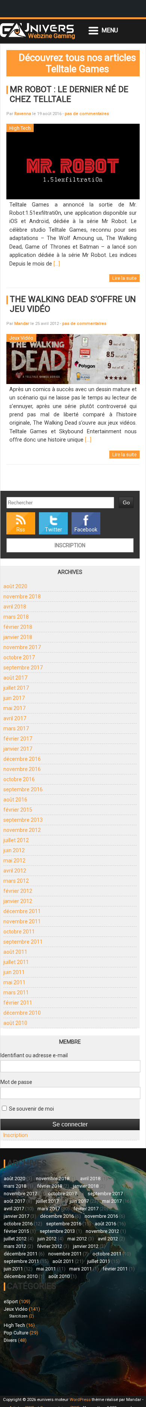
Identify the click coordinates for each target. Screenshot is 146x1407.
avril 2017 (14, 718)
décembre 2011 (22, 911)
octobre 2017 (19, 657)
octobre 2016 (19, 779)
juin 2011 (14, 972)
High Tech (14, 1325)
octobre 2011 (19, 932)
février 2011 (17, 1003)
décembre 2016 (22, 759)
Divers (10, 1340)
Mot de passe (16, 1082)
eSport (11, 1301)
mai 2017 (14, 708)
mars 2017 (16, 729)
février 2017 (17, 739)
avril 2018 (14, 607)
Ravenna (22, 113)
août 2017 (15, 678)
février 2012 (17, 891)
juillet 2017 (16, 688)
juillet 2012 (16, 840)
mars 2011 (16, 993)
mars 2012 (16, 881)
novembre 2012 (22, 830)
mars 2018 (16, 617)
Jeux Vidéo (16, 1309)
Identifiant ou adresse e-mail (34, 1055)
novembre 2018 (22, 596)
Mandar (21, 323)
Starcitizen (18, 1316)
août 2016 (15, 800)
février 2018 (17, 627)
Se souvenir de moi (31, 1109)
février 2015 (17, 810)
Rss (20, 530)
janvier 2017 (17, 749)
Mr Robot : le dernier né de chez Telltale (69, 94)
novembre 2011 (22, 921)
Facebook (85, 530)
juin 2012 (14, 850)
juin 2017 (14, 698)
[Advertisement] (38, 1368)
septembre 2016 (23, 789)
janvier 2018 (17, 637)
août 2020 (15, 586)
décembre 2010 (22, 1013)
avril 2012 (14, 871)
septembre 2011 (23, 942)
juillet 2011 (16, 962)
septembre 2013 (23, 820)
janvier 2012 (17, 901)
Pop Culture (16, 1333)
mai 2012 (14, 861)
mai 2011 (14, 982)
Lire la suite (124, 278)
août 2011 (15, 952)
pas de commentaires (87, 113)
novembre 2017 (22, 647)
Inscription (70, 545)
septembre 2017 (23, 668)
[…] (57, 264)
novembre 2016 (22, 769)
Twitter (53, 530)
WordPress (80, 1399)
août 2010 (15, 1023)
